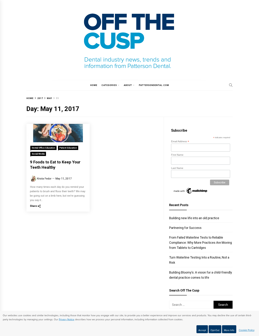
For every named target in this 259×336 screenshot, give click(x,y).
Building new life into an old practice (194, 218)
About (128, 85)
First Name (177, 154)
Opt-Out (215, 330)
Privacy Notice (66, 319)
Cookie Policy (246, 330)
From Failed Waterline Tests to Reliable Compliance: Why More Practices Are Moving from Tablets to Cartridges (200, 243)
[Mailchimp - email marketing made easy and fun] (190, 193)
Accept (202, 330)
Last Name (177, 168)
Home (93, 85)
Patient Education (68, 148)
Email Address (180, 141)
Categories (109, 85)
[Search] (231, 85)
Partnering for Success (185, 228)
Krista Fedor (44, 178)
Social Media (38, 154)
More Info (229, 330)
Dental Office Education (43, 148)
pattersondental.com (154, 85)
